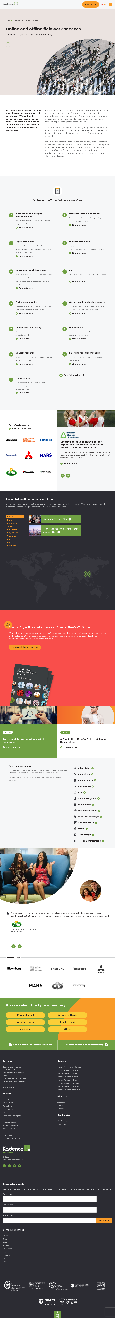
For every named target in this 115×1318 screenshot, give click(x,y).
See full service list (74, 375)
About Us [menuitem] (61, 1102)
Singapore (12, 533)
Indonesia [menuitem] (6, 1245)
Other (67, 1029)
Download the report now (25, 647)
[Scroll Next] (19, 946)
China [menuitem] (5, 1236)
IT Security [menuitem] (62, 1124)
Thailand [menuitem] (6, 1255)
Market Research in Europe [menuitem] (68, 1083)
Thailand (11, 536)
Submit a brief (90, 4)
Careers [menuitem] (61, 1108)
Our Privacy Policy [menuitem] (65, 1121)
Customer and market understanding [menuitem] (12, 1068)
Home (8, 20)
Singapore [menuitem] (7, 1252)
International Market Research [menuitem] (70, 1067)
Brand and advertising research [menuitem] (15, 1078)
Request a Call (25, 1015)
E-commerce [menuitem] (8, 1119)
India (9, 520)
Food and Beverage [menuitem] (10, 1125)
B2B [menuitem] (4, 1112)
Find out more (26, 228)
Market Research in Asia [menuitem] (67, 1073)
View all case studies (22, 428)
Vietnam (11, 546)
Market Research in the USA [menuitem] (69, 1090)
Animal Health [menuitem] (9, 1103)
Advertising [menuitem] (7, 1099)
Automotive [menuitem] (8, 1109)
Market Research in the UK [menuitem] (68, 1086)
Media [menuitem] (5, 1132)
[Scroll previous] (13, 946)
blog (8, 732)
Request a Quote (67, 1015)
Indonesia (12, 523)
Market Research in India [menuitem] (67, 1080)
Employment (67, 1022)
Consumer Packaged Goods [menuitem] (14, 1116)
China (10, 517)
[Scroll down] (8, 44)
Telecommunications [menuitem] (11, 1138)
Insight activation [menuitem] (10, 1087)
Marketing (25, 1029)
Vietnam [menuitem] (6, 1265)
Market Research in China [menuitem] (68, 1070)
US (8, 542)
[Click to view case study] (86, 418)
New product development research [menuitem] (13, 1074)
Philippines (13, 529)
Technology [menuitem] (7, 1135)
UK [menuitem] (4, 1258)
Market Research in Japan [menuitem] (68, 1077)
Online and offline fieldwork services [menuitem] (14, 1082)
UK (8, 539)
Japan (10, 526)
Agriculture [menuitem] (7, 1106)
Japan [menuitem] (5, 1239)
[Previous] (62, 475)
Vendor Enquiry (25, 1022)
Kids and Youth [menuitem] (9, 1128)
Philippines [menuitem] (7, 1249)
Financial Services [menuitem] (10, 1122)
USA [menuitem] (4, 1261)
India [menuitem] (5, 1242)
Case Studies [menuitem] (62, 1105)
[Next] (68, 475)
